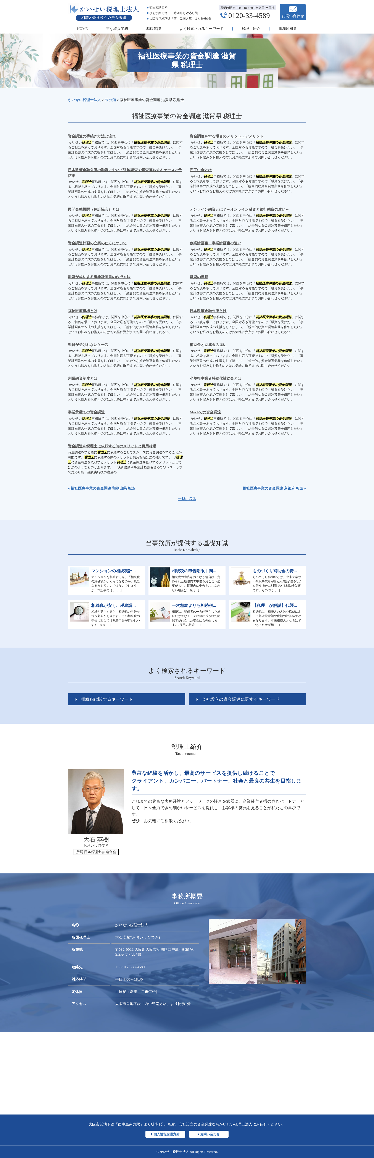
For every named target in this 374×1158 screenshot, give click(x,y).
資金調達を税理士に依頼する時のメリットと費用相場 (112, 446)
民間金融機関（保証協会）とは (93, 209)
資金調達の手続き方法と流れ (92, 136)
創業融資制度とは (82, 378)
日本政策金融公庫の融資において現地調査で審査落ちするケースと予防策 (125, 173)
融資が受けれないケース (88, 345)
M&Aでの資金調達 (205, 412)
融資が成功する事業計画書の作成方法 (99, 277)
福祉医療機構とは (82, 311)
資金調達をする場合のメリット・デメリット (226, 136)
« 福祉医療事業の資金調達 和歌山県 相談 (101, 488)
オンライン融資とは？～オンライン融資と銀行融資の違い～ (239, 209)
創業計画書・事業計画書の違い (215, 243)
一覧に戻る (187, 499)
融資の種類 (199, 277)
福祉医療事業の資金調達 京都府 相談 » (274, 488)
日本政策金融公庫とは (208, 311)
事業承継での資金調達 (86, 412)
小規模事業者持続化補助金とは (215, 378)
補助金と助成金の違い (208, 345)
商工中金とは (201, 170)
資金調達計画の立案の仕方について (97, 243)
